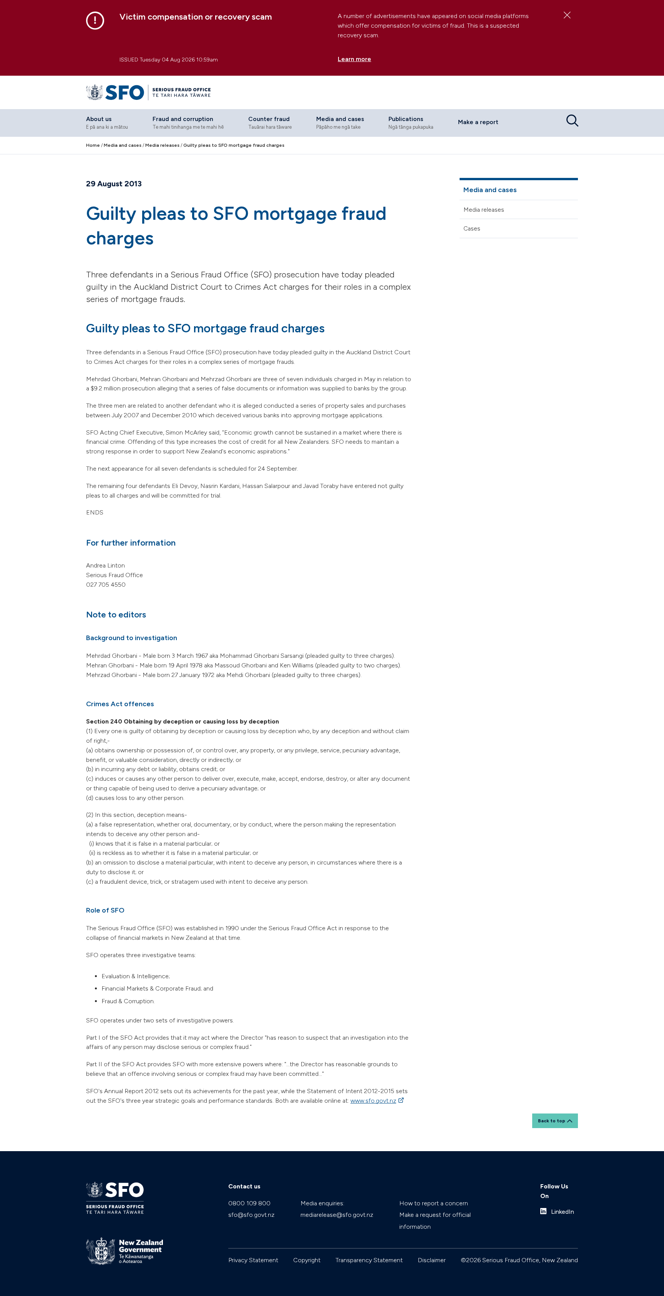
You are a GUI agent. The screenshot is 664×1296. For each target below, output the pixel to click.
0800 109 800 (249, 1203)
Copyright (306, 1260)
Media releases (483, 209)
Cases (471, 228)
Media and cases (490, 190)
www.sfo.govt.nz (377, 1100)
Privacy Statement (253, 1260)
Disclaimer (432, 1260)
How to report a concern (433, 1203)
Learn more (354, 59)
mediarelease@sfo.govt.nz (336, 1214)
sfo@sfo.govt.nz (251, 1214)
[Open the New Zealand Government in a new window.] (124, 1251)
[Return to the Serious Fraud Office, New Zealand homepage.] (148, 92)
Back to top (551, 1120)
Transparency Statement (369, 1260)
